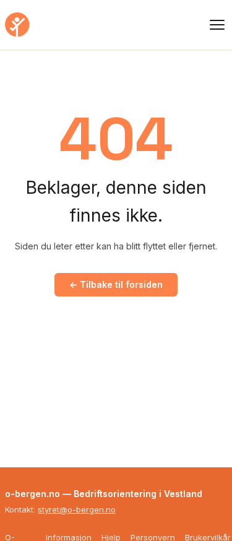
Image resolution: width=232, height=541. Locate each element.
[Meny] (217, 24)
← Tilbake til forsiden (116, 284)
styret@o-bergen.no (77, 509)
